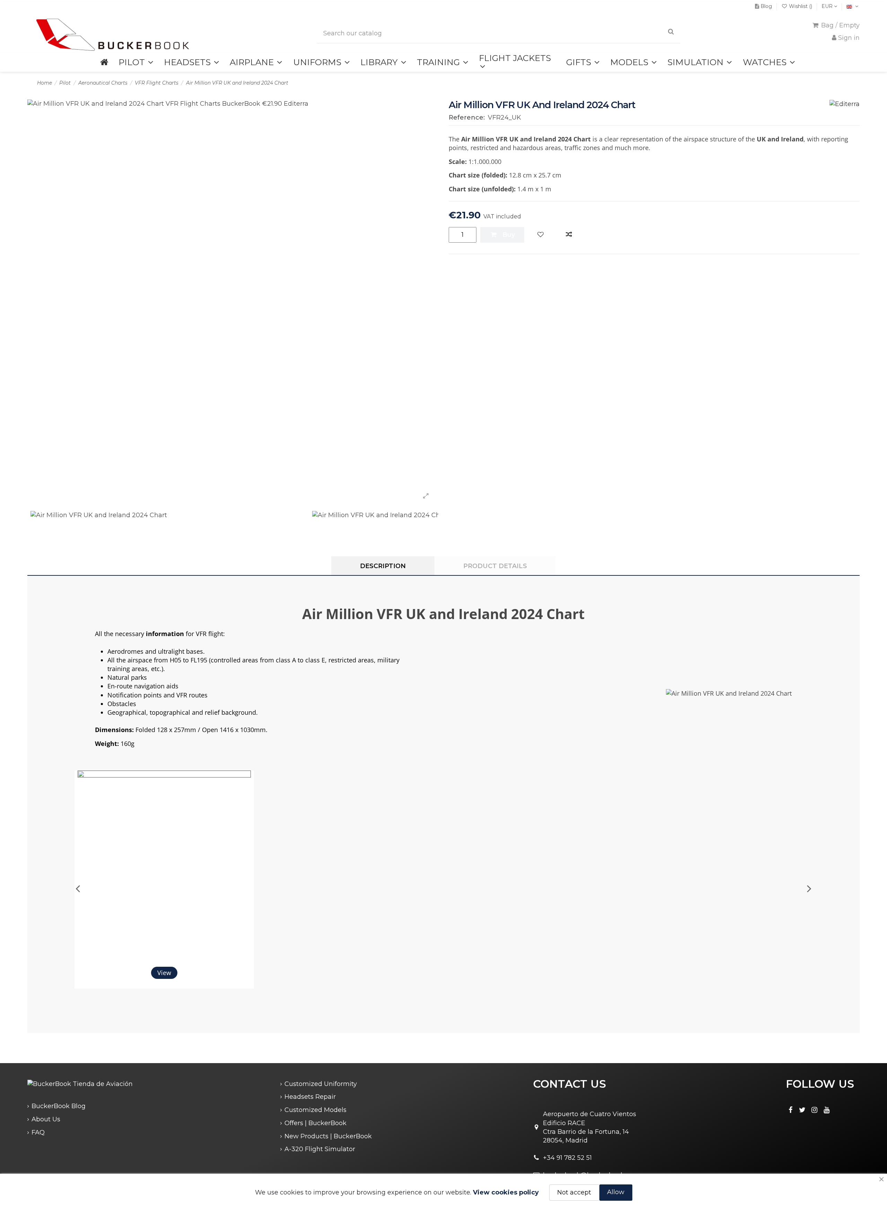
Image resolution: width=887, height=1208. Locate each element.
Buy (508, 234)
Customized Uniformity (320, 1084)
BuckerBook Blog (59, 1106)
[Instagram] (814, 1110)
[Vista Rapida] (247, 782)
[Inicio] (104, 62)
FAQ (38, 1132)
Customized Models (315, 1110)
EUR (828, 6)
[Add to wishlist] (540, 235)
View (164, 972)
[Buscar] (671, 32)
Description (383, 566)
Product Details (495, 566)
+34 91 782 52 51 (567, 1158)
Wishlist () (801, 6)
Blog (766, 6)
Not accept (574, 1192)
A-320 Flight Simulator (319, 1149)
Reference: (467, 117)
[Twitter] (802, 1110)
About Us (46, 1119)
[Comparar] (568, 235)
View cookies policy (506, 1192)
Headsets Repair (310, 1097)
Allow (615, 1192)
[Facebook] (790, 1110)
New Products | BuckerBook (328, 1136)
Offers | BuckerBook (315, 1123)
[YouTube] (826, 1110)
